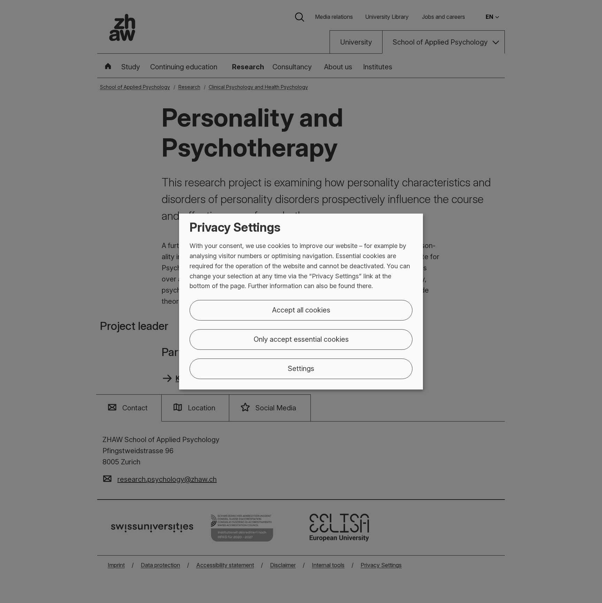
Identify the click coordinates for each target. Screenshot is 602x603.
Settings (301, 368)
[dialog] (301, 302)
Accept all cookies (301, 310)
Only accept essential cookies (301, 339)
